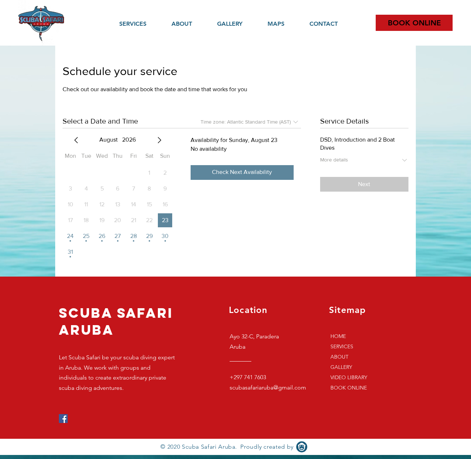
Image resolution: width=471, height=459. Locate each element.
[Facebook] (63, 418)
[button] (283, 24)
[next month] (159, 140)
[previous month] (76, 140)
